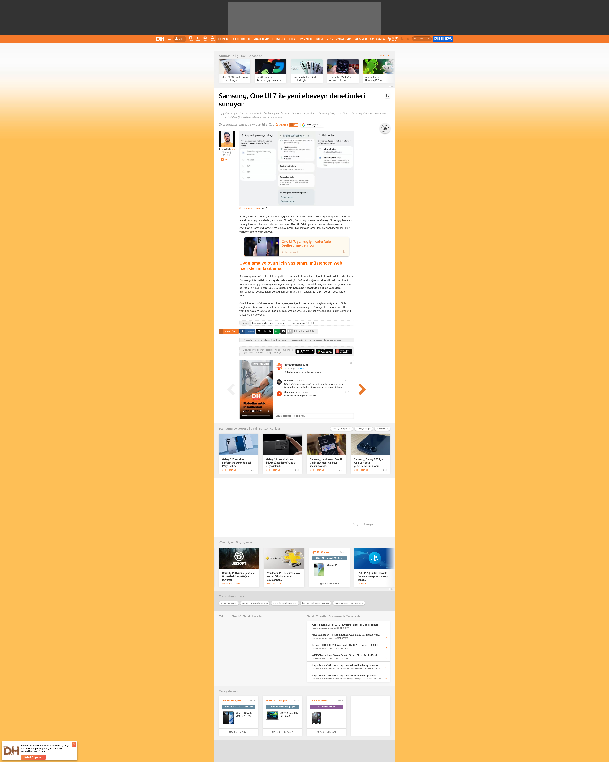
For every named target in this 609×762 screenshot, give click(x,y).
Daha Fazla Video (261, 364)
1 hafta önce (303, 392)
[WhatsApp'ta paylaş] (277, 331)
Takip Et (301, 368)
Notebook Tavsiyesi (277, 700)
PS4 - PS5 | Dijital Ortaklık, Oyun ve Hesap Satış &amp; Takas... (373, 576)
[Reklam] (443, 39)
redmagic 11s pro (364, 429)
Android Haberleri (281, 340)
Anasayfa (248, 340)
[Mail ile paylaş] (283, 331)
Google (243, 428)
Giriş (181, 39)
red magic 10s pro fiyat (341, 429)
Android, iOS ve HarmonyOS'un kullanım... (373, 78)
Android (225, 56)
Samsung (226, 428)
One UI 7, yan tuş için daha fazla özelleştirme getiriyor (306, 243)
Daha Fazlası (383, 55)
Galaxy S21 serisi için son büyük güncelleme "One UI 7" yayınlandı (281, 463)
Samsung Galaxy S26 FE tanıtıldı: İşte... (305, 78)
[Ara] (429, 38)
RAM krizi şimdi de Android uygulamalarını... (270, 78)
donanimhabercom (296, 364)
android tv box (382, 429)
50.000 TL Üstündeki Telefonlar (329, 558)
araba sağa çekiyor (229, 603)
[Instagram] (279, 366)
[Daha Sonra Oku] (387, 95)
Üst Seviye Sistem (326, 707)
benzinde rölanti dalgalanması (255, 603)
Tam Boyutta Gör (251, 208)
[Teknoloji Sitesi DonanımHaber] (160, 39)
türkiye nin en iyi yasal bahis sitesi (349, 603)
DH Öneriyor (323, 552)
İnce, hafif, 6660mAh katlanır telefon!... (340, 78)
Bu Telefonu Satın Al (330, 584)
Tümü (342, 552)
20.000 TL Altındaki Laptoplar (282, 707)
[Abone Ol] (226, 159)
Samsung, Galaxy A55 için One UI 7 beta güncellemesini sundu (368, 463)
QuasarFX (289, 380)
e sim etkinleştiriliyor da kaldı (285, 603)
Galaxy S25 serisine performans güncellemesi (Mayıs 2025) (236, 463)
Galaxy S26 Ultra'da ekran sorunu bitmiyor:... (234, 78)
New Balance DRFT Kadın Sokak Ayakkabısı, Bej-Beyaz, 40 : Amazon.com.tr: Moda (346, 635)
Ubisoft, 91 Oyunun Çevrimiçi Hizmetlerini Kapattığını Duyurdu (238, 576)
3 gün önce (300, 381)
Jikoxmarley (290, 392)
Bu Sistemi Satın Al (327, 732)
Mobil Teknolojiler (262, 340)
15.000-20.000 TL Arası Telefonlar (238, 707)
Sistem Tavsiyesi (319, 700)
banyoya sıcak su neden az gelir (315, 603)
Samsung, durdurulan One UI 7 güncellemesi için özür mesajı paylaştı (326, 463)
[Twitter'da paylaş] (263, 208)
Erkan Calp (225, 149)
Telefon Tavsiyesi (231, 700)
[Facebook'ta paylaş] (266, 208)
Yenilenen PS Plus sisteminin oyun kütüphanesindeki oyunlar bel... (283, 576)
